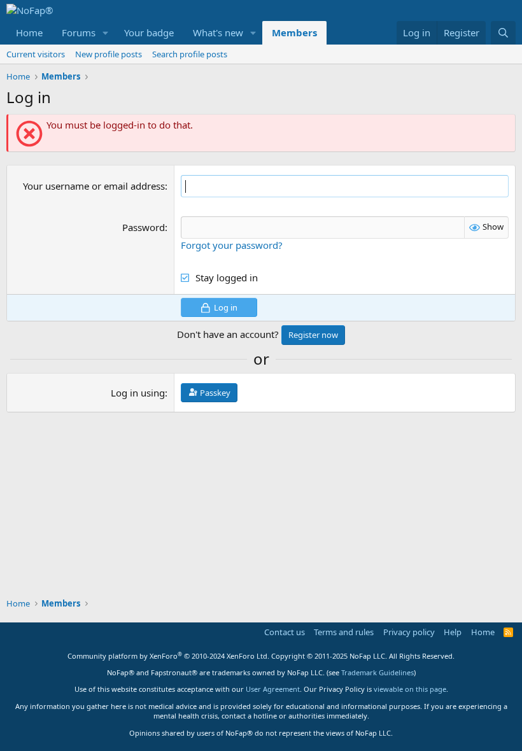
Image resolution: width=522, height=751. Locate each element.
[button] (106, 33)
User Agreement (273, 689)
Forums (78, 32)
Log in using (138, 392)
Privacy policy (409, 632)
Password (143, 227)
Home (29, 32)
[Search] (503, 33)
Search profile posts (189, 54)
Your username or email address (94, 185)
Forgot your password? (232, 245)
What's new (218, 32)
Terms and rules (344, 632)
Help (453, 632)
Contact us (284, 632)
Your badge (149, 32)
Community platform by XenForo (168, 656)
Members (294, 32)
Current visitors (35, 54)
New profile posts (108, 54)
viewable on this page (410, 689)
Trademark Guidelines (377, 672)
